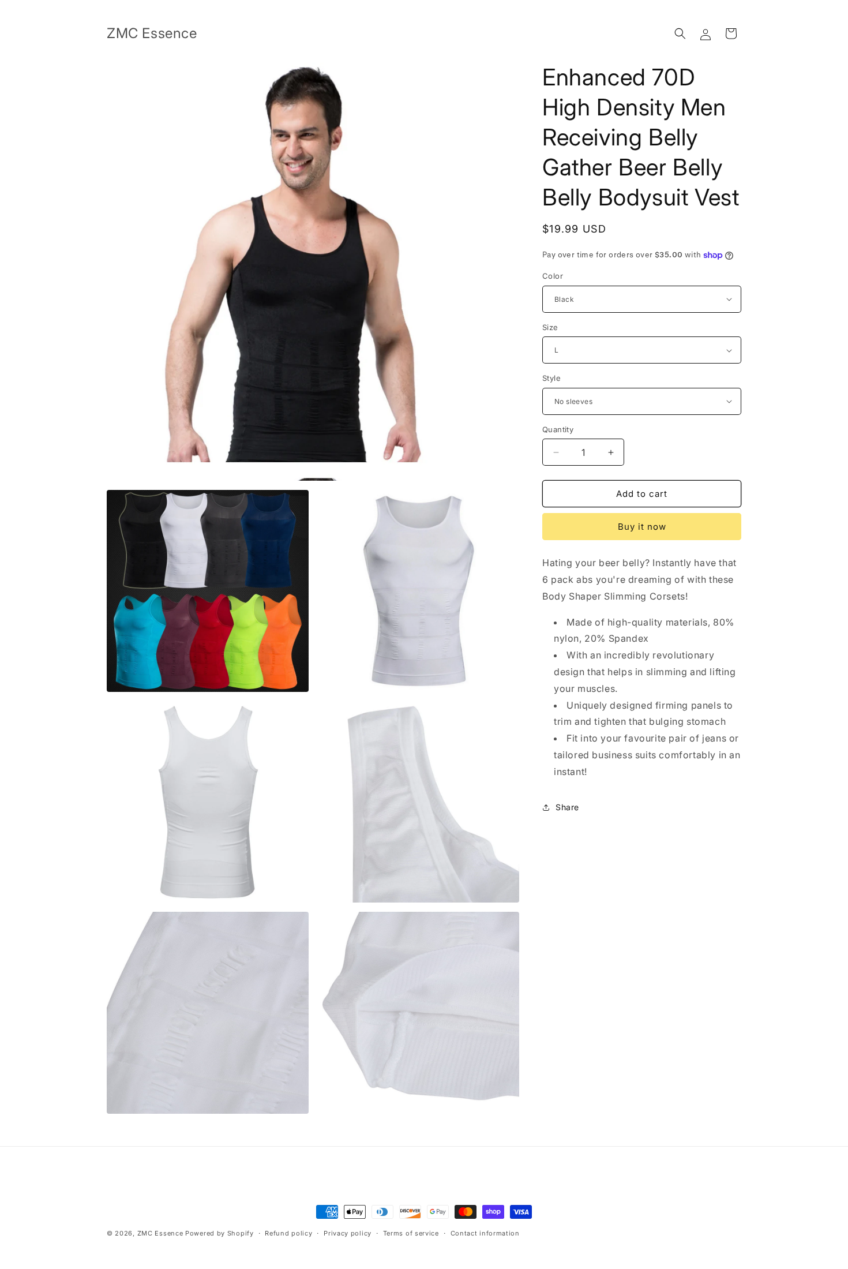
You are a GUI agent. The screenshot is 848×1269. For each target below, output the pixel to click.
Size (550, 327)
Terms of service (411, 1233)
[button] (680, 33)
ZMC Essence (160, 1233)
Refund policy (288, 1233)
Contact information (485, 1233)
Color (552, 275)
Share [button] (567, 807)
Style (551, 378)
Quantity (557, 429)
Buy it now (642, 526)
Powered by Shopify (219, 1233)
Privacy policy (348, 1233)
